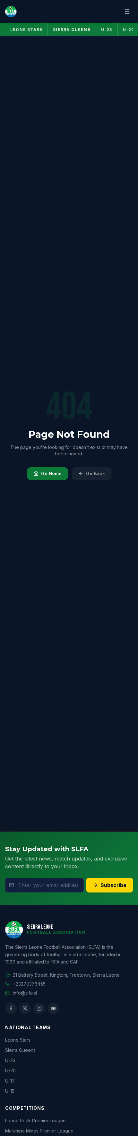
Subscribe (113, 885)
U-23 (106, 29)
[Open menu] (127, 11)
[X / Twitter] (25, 1008)
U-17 (10, 1081)
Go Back (95, 473)
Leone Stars (26, 29)
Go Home (51, 473)
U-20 (10, 1070)
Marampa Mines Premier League (39, 1130)
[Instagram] (39, 1008)
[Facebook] (11, 1008)
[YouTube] (53, 1008)
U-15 (9, 1091)
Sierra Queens (72, 29)
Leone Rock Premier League (35, 1120)
